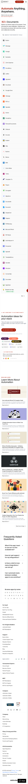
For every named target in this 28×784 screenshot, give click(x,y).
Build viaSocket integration (6, 16)
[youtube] (17, 710)
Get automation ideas (8, 330)
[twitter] (14, 710)
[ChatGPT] (16, 659)
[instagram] (8, 710)
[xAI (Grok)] (24, 659)
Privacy (13, 770)
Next (22, 295)
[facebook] (11, 710)
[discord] (20, 710)
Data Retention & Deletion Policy (10, 772)
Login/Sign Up (19, 1)
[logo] (5, 1)
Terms (17, 770)
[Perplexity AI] (21, 659)
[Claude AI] (19, 659)
